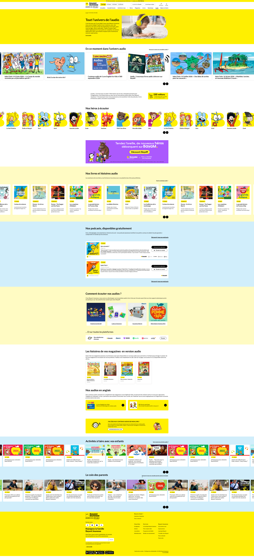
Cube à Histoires (117, 323)
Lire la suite (88, 35)
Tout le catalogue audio (162, 180)
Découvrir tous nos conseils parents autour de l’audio (155, 475)
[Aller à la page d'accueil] (92, 8)
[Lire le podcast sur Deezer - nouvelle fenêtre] (155, 257)
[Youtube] (97, 525)
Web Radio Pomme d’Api (158, 323)
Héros (131, 8)
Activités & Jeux (122, 8)
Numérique (150, 8)
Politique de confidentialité (150, 551)
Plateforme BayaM (96, 323)
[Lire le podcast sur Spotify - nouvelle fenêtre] (150, 257)
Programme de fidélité (148, 531)
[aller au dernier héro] (164, 132)
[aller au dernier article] (164, 472)
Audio (157, 8)
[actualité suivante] (167, 83)
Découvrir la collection (159, 247)
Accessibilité (165, 552)
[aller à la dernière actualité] (164, 83)
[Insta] (88, 525)
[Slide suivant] (167, 217)
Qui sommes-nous (162, 526)
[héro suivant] (167, 132)
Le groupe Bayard (162, 531)
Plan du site (160, 538)
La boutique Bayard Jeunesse (149, 526)
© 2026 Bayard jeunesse (162, 551)
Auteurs (136, 528)
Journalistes (137, 531)
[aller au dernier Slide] (164, 217)
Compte (166, 5)
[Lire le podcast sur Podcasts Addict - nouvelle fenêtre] (160, 256)
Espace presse (161, 528)
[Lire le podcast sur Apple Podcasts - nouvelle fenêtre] (165, 257)
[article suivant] (167, 472)
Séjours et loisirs (164, 8)
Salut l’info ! (104, 265)
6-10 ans (115, 4)
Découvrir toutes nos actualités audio (158, 49)
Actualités (102, 8)
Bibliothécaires (137, 533)
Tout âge (103, 4)
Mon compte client (147, 528)
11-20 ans (120, 4)
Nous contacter (137, 518)
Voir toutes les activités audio (160, 442)
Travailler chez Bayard (163, 533)
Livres (144, 8)
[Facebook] (92, 525)
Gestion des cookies (139, 551)
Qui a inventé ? (105, 246)
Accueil (87, 12)
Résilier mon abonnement (149, 533)
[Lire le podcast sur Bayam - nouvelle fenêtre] (144, 257)
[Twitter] (101, 525)
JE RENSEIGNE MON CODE (115, 429)
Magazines (137, 8)
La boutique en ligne (149, 4)
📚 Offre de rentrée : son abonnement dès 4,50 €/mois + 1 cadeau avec (125, 1)
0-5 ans (109, 4)
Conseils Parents (111, 8)
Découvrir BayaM (139, 152)
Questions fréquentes (139, 516)
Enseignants (137, 526)
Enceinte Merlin (137, 323)
